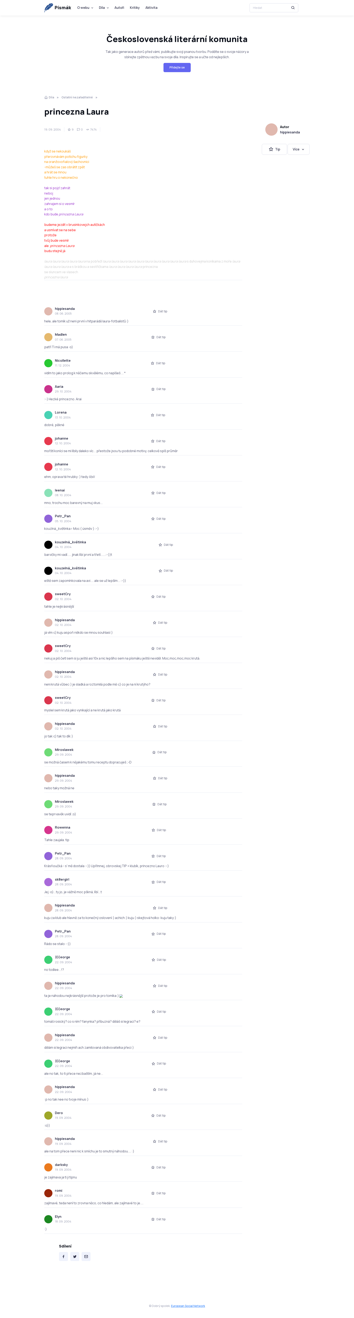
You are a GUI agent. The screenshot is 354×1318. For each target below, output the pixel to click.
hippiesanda (290, 132)
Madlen (61, 334)
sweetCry (63, 594)
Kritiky (135, 7)
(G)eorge (62, 957)
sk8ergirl (62, 879)
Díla (102, 7)
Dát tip (162, 311)
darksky (61, 1164)
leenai (60, 490)
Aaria (59, 386)
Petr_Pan (63, 516)
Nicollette (63, 360)
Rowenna (62, 827)
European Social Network (188, 1306)
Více (296, 149)
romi (58, 1190)
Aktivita (151, 7)
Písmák (62, 8)
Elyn (58, 1216)
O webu (83, 7)
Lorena (61, 412)
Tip (277, 149)
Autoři (119, 7)
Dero (59, 1113)
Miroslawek (64, 749)
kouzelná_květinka (70, 542)
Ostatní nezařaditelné (77, 97)
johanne (61, 438)
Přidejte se (177, 67)
